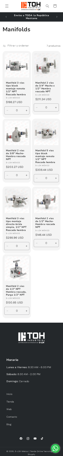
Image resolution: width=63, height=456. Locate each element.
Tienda (10, 401)
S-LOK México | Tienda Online (29, 451)
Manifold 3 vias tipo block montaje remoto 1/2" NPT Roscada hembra (16, 88)
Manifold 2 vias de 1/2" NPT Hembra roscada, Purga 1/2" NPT (16, 290)
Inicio (9, 394)
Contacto (11, 417)
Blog (8, 424)
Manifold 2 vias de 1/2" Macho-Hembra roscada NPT (45, 223)
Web (9, 409)
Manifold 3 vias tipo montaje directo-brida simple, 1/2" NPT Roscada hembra (16, 224)
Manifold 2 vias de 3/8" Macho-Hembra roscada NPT (16, 155)
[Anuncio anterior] (6, 16)
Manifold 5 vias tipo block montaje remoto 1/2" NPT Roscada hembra (45, 156)
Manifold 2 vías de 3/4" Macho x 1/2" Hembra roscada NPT (45, 87)
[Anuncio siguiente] (56, 16)
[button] (6, 6)
